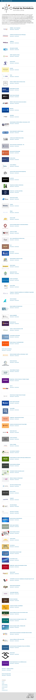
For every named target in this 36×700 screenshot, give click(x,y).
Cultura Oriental (12, 538)
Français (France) (4, 687)
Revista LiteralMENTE (13, 315)
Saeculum (11, 68)
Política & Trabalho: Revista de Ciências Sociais (17, 81)
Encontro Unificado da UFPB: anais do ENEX (17, 639)
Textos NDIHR (12, 408)
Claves (11, 75)
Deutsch (3, 681)
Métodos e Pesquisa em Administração (16, 478)
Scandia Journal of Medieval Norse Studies (17, 137)
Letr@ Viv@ (12, 178)
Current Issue (16, 29)
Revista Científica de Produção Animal (16, 306)
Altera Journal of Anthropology (15, 151)
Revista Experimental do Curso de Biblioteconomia (18, 661)
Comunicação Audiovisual (14, 592)
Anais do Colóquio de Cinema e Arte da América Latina (19, 612)
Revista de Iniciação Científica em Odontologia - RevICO (19, 354)
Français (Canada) (5, 685)
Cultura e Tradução (13, 444)
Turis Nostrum (12, 545)
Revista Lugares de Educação (14, 401)
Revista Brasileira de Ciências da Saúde (16, 258)
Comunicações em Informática (15, 335)
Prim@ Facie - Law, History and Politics (16, 190)
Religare (11, 211)
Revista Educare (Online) (14, 197)
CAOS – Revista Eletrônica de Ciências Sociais (17, 238)
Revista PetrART (12, 572)
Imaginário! (12, 498)
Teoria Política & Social (13, 558)
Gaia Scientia (12, 251)
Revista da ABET (12, 217)
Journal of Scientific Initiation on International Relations (19, 224)
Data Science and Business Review (15, 484)
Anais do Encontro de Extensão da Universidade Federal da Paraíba (21, 632)
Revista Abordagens (13, 298)
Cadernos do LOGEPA (13, 231)
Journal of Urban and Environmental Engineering (18, 171)
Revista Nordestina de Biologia (15, 464)
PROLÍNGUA (12, 115)
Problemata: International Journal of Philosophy (18, 34)
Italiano (3, 688)
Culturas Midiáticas (13, 164)
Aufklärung (12, 41)
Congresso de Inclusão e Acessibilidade (16, 605)
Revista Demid (12, 652)
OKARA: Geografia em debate (14, 54)
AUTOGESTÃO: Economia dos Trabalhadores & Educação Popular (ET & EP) (22, 578)
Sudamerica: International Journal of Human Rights (18, 424)
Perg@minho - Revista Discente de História (17, 417)
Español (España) (4, 684)
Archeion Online (12, 158)
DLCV (11, 245)
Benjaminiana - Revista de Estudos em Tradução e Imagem (19, 379)
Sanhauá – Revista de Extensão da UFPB (16, 328)
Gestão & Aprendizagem (14, 278)
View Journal (12, 29)
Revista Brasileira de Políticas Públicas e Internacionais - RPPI (20, 122)
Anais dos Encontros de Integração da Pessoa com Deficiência (20, 646)
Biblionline (11, 108)
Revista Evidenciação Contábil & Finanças (16, 131)
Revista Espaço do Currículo (14, 88)
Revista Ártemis (12, 61)
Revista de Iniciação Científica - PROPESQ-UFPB (17, 625)
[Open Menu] (2, 1)
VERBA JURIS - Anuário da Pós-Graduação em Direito (18, 565)
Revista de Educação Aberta (6, 673)
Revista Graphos (12, 265)
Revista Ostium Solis (13, 430)
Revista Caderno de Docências (7, 348)
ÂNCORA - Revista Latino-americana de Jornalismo (18, 101)
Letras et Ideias (12, 285)
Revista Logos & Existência (14, 525)
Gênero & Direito (12, 491)
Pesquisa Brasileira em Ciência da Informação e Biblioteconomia (20, 457)
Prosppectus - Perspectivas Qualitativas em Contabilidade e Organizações (22, 292)
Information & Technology (14, 511)
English (3, 683)
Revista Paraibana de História (14, 531)
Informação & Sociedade (14, 48)
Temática (11, 204)
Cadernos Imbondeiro (13, 437)
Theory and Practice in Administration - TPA (17, 144)
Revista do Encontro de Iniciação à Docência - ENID (18, 619)
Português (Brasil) (5, 690)
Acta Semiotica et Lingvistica (14, 451)
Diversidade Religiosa (13, 504)
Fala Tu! (11, 385)
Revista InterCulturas (13, 360)
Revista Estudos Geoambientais (15, 585)
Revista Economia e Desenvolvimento (16, 518)
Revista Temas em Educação (14, 95)
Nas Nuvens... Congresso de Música (7, 668)
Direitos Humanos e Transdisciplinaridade (16, 342)
